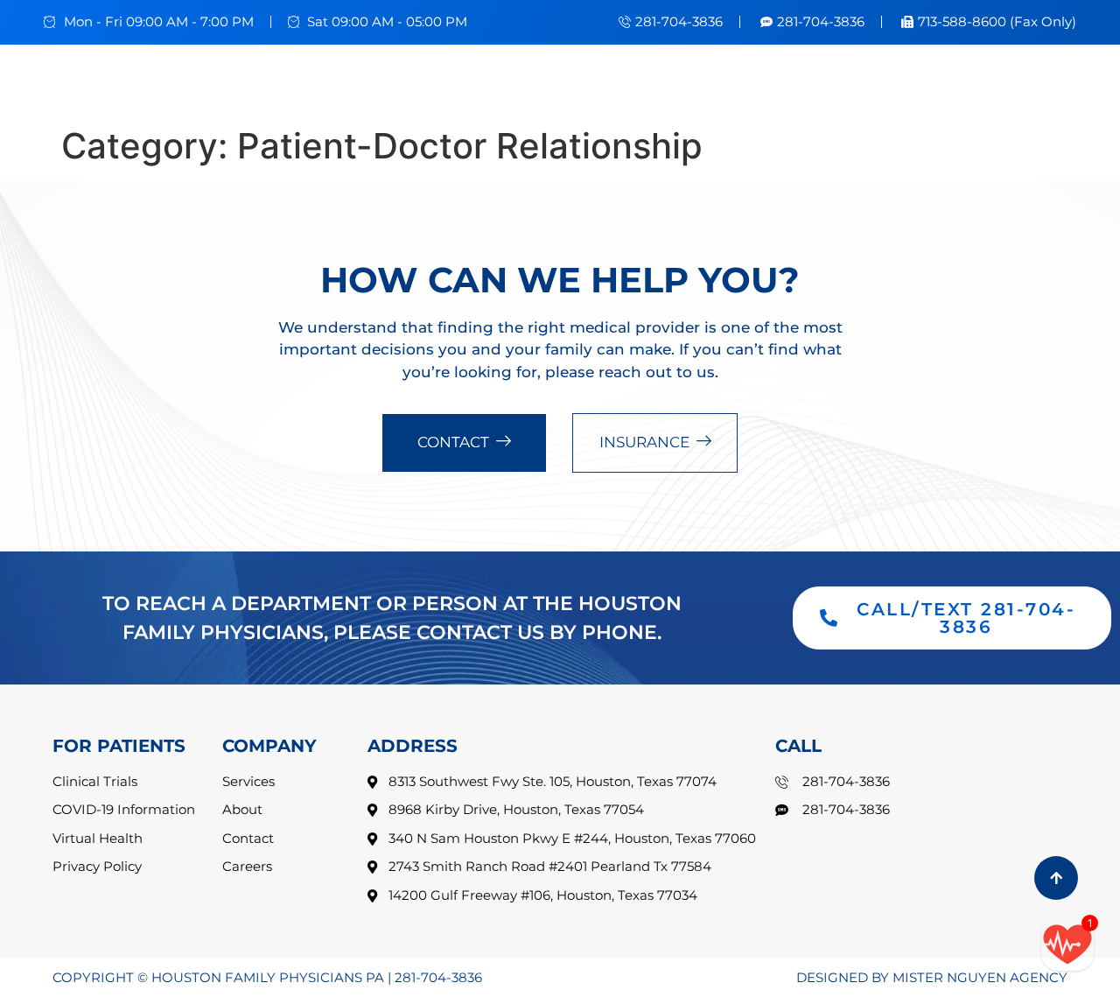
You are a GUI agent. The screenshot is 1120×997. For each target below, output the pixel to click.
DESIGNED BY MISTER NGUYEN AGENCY (932, 977)
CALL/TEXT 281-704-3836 (966, 618)
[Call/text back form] (1067, 944)
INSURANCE (644, 442)
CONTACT (453, 442)
